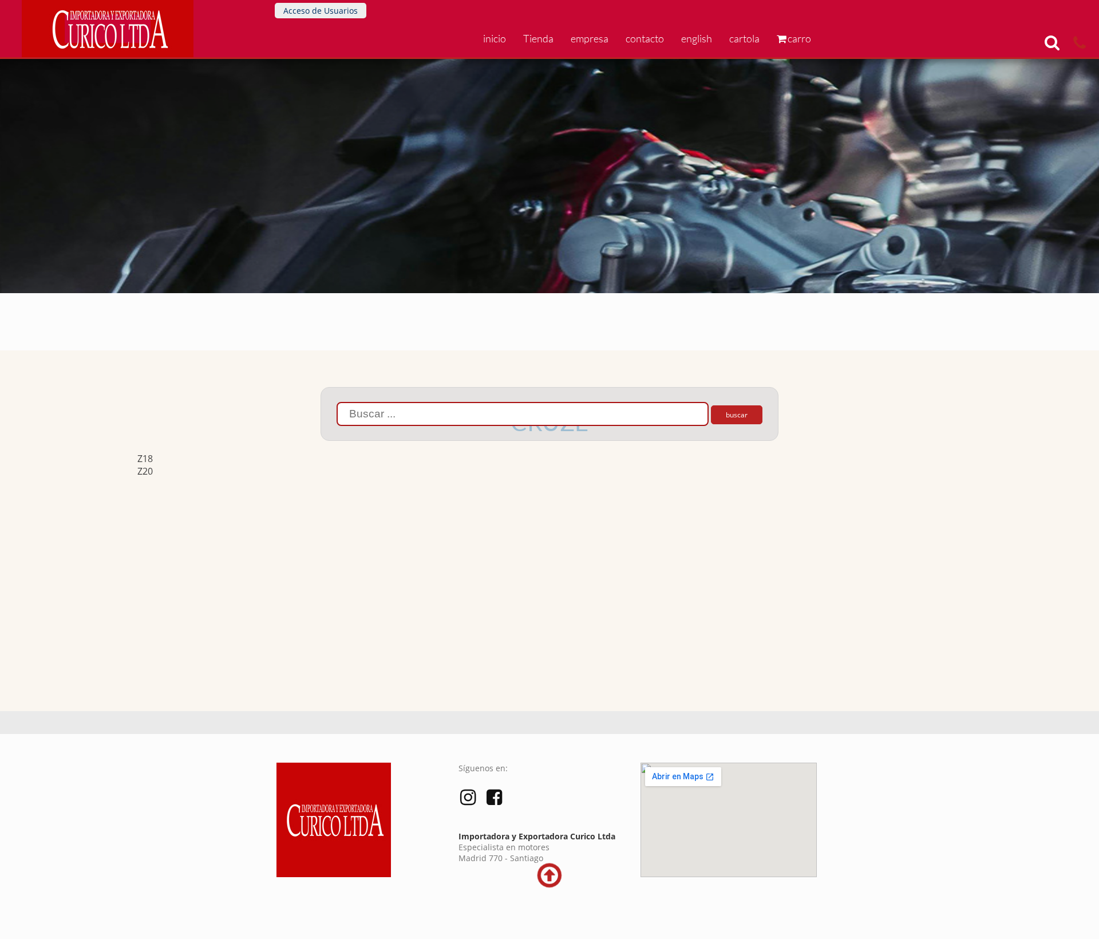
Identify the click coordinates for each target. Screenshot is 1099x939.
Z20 (145, 471)
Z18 (145, 458)
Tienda (538, 38)
